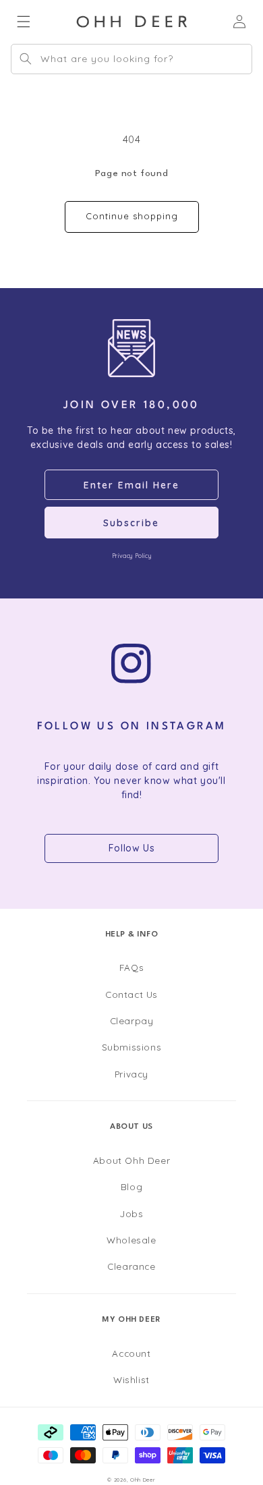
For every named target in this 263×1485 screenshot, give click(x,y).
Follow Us (131, 848)
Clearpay (132, 1020)
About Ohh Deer (131, 1160)
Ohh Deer (143, 1479)
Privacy (131, 1074)
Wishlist (131, 1379)
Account (131, 1353)
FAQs (131, 967)
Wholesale (131, 1239)
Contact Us (131, 994)
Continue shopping (132, 216)
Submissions (132, 1047)
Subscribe (131, 523)
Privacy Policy (131, 555)
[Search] (25, 59)
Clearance (131, 1266)
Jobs (131, 1213)
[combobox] (131, 59)
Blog (131, 1186)
